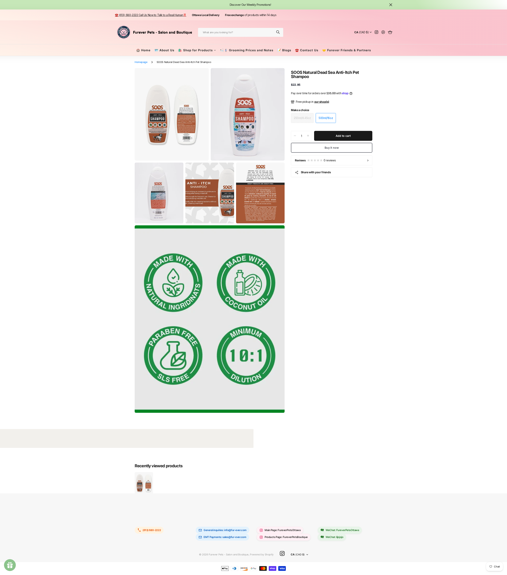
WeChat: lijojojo (334, 537)
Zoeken (278, 32)
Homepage (141, 62)
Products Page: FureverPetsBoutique (286, 537)
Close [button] (390, 5)
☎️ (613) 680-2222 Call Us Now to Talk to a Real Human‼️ (150, 15)
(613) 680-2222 (152, 530)
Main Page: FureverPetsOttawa (282, 530)
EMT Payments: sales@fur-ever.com (225, 537)
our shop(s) (321, 101)
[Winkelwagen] (390, 32)
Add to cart (343, 135)
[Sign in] (383, 32)
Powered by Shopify (261, 554)
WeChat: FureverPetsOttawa (342, 530)
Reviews (315, 160)
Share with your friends (316, 172)
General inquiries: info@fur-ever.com (225, 530)
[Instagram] (282, 553)
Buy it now (332, 147)
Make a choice (300, 110)
